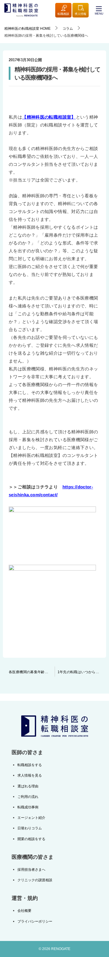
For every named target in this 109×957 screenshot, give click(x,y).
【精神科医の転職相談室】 (49, 117)
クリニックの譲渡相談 (34, 880)
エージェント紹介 (31, 818)
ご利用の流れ (27, 797)
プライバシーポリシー (34, 921)
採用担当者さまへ (31, 870)
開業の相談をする (31, 839)
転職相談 (63, 13)
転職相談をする (29, 765)
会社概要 (24, 911)
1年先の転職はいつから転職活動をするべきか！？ (82, 672)
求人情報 (80, 13)
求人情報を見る (29, 775)
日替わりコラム (29, 828)
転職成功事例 (27, 807)
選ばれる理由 (27, 786)
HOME (27, 29)
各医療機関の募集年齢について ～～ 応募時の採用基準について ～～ (32, 672)
